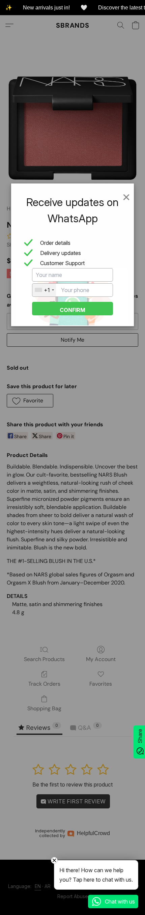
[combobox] (44, 290)
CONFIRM (72, 310)
